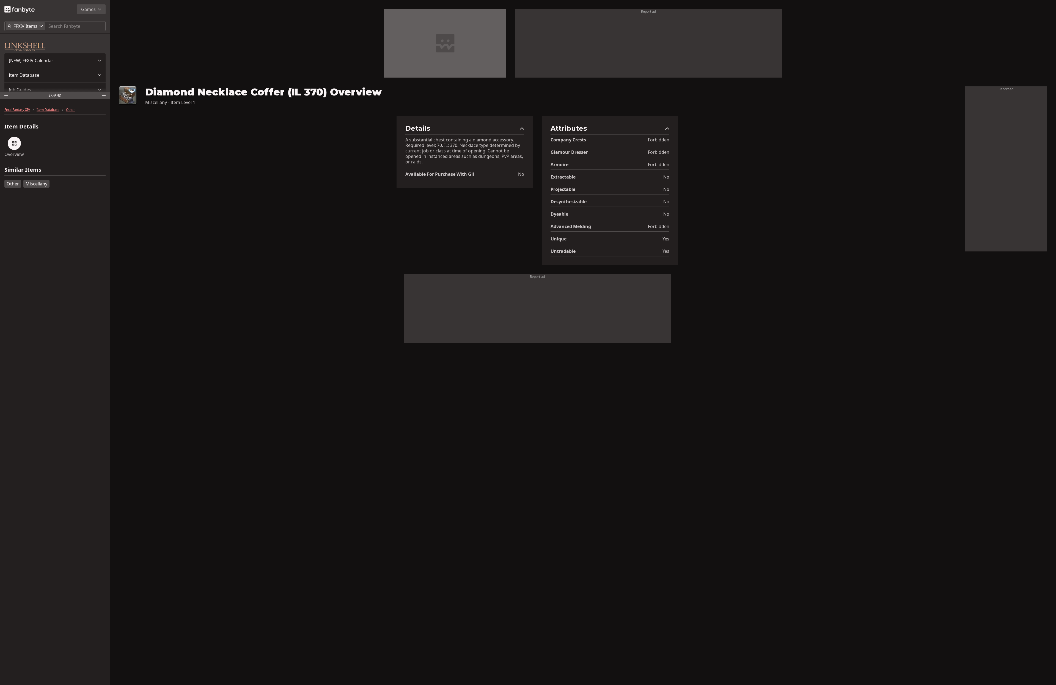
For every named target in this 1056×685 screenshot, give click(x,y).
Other (70, 110)
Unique (558, 239)
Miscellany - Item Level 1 (170, 102)
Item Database (24, 75)
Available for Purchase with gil (439, 174)
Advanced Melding (571, 226)
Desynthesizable (569, 201)
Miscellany (36, 184)
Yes (665, 239)
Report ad (648, 11)
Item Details (21, 126)
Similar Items (22, 169)
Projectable (563, 189)
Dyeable (559, 214)
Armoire (559, 164)
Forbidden (658, 140)
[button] (55, 60)
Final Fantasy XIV (17, 110)
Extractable (563, 177)
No (521, 174)
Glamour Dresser (569, 152)
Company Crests (568, 140)
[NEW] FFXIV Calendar (31, 60)
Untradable (563, 251)
